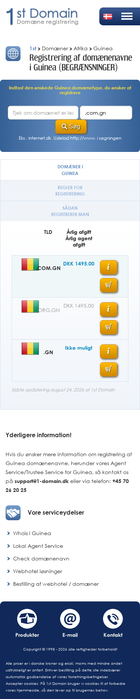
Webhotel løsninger (37, 571)
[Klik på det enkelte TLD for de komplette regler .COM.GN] (108, 267)
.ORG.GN (48, 310)
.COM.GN (48, 268)
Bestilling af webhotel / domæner (56, 584)
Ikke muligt (78, 347)
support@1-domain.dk (42, 481)
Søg (74, 126)
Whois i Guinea (32, 533)
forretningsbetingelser (88, 676)
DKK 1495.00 (78, 263)
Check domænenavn (41, 558)
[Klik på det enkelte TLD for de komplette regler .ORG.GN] (108, 309)
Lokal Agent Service (38, 546)
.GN (48, 352)
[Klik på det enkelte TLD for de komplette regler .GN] (108, 351)
